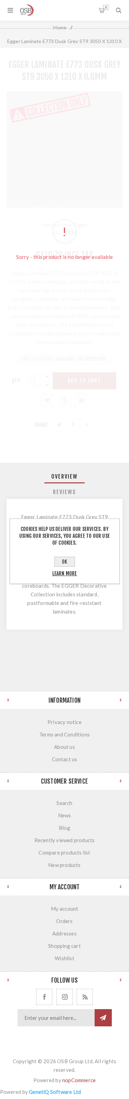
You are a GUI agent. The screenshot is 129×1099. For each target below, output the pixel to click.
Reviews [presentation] (64, 492)
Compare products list (64, 852)
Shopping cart (106, 7)
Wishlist (64, 958)
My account (64, 909)
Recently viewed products (64, 840)
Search (64, 803)
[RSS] (85, 997)
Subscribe (103, 1017)
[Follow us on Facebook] (44, 997)
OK (64, 562)
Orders (64, 921)
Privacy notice (64, 722)
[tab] (65, 476)
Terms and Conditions (64, 734)
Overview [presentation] (64, 476)
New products (64, 865)
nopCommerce (79, 1080)
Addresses (64, 933)
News (64, 815)
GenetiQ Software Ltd (55, 1092)
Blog (64, 828)
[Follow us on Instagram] (64, 997)
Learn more (64, 573)
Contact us (64, 759)
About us (64, 747)
